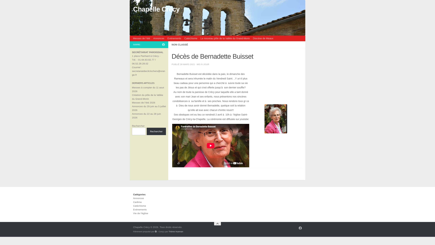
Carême (137, 202)
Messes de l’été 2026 (143, 102)
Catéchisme (190, 38)
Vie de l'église (140, 213)
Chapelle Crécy (156, 9)
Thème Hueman (176, 231)
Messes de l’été (141, 38)
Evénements (174, 38)
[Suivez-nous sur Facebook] (163, 44)
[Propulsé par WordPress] (156, 231)
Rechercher (138, 126)
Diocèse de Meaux (263, 38)
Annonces (158, 38)
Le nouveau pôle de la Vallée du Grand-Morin (225, 38)
